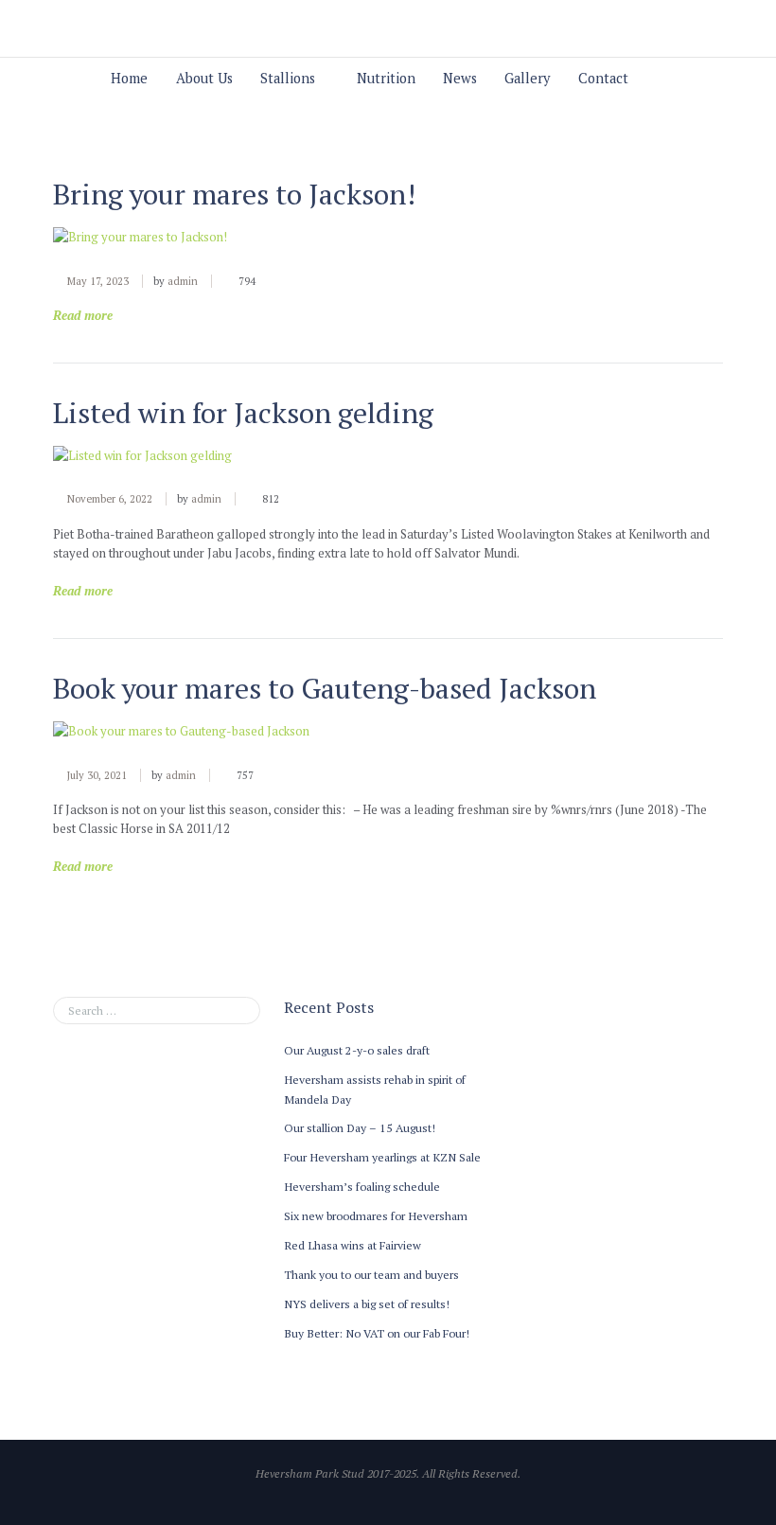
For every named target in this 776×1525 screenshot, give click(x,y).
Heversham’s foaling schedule (362, 1186)
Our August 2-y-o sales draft (357, 1049)
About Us (204, 78)
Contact (603, 78)
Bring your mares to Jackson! (234, 194)
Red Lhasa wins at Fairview (352, 1244)
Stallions (287, 78)
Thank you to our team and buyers (371, 1274)
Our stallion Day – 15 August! (359, 1127)
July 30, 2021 (97, 775)
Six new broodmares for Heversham (375, 1215)
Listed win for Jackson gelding (243, 413)
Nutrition (386, 78)
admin (183, 281)
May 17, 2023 (98, 281)
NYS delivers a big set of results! (367, 1303)
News (460, 78)
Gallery (527, 78)
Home (129, 78)
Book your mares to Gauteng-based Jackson (324, 688)
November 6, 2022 (109, 498)
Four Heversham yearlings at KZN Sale (382, 1156)
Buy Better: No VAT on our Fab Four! (376, 1332)
